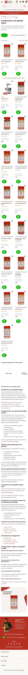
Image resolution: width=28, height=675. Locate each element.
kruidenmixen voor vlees (10, 540)
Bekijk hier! (16, 13)
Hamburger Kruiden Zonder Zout (20, 239)
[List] (26, 40)
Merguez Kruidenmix (6, 274)
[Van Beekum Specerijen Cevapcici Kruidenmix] (21, 157)
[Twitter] (11, 644)
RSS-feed (21, 670)
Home (8, 16)
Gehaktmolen (4, 99)
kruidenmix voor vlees (19, 394)
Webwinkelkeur (21, 637)
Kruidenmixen (14, 16)
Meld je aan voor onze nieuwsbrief (14, 646)
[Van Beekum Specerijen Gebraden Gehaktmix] (7, 332)
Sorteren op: (14, 35)
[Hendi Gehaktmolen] (7, 88)
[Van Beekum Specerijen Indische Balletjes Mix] (21, 192)
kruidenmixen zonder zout (7, 490)
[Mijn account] (20, 2)
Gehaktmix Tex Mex (6, 238)
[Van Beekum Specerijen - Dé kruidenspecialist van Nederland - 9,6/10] (10, 2)
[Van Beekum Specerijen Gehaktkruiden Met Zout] (7, 192)
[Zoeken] (25, 6)
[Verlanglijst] (23, 2)
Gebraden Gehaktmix (6, 343)
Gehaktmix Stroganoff (18, 274)
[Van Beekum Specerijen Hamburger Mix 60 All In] (7, 157)
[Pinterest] (16, 644)
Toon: (20, 40)
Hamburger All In (19, 61)
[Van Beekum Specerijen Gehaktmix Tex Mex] (7, 228)
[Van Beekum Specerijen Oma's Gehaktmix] (7, 51)
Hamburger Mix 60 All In (6, 168)
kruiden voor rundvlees (9, 529)
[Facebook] (8, 644)
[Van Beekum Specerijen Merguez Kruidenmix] (7, 263)
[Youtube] (19, 644)
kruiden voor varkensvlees (10, 530)
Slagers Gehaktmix (20, 134)
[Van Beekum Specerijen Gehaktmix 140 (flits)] (7, 298)
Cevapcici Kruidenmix (21, 168)
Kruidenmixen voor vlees (7, 18)
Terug (4, 16)
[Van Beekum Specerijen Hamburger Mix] (7, 123)
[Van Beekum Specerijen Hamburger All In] (21, 51)
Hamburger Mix (5, 134)
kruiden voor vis (8, 532)
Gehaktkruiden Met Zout (6, 204)
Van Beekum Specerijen (7, 59)
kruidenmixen (10, 404)
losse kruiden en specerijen (11, 541)
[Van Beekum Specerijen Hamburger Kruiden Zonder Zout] (21, 228)
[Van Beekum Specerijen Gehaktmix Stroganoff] (21, 263)
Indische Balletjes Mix (20, 203)
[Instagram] (14, 644)
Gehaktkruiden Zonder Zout (19, 99)
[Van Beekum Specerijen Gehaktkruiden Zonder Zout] (21, 88)
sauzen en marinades (9, 543)
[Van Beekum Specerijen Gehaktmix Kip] (21, 298)
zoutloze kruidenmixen (14, 582)
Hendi (2, 97)
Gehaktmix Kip (19, 309)
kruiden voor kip (8, 527)
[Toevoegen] (4, 73)
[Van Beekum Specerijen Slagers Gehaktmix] (21, 123)
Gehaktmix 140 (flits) (6, 309)
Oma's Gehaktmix (5, 61)
